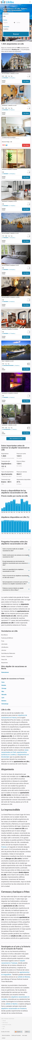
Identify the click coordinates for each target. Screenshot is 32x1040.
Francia (3, 847)
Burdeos (4, 700)
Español (18, 1031)
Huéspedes (6, 26)
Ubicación (6, 14)
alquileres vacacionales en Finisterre (13, 1008)
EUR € (26, 1031)
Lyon (3, 697)
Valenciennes (5, 672)
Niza (3, 691)
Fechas (5, 20)
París (3, 682)
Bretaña (4, 685)
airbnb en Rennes (24, 977)
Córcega (4, 688)
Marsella (4, 694)
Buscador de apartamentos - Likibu (7, 1)
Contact (3, 1038)
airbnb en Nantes (12, 1004)
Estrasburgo (5, 704)
